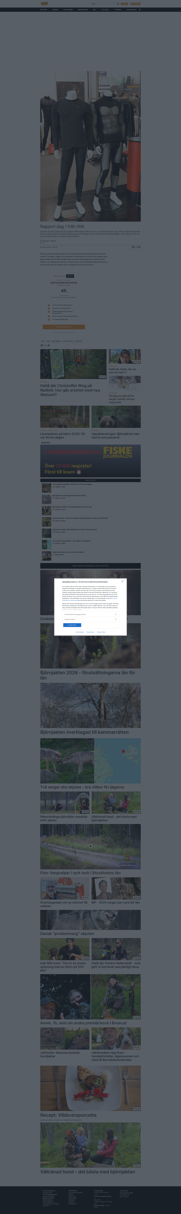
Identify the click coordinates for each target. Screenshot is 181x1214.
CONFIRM (72, 625)
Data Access (90, 632)
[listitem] (90, 614)
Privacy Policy (101, 632)
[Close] (123, 582)
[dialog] (90, 607)
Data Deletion (80, 632)
